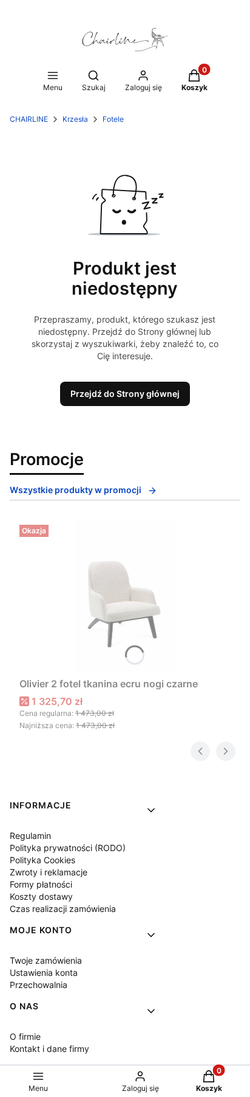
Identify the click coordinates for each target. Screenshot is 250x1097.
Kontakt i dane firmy (49, 1048)
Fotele (113, 119)
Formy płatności (41, 884)
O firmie (25, 1036)
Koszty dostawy (41, 896)
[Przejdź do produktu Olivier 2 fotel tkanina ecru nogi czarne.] (125, 596)
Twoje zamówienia (46, 960)
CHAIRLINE (29, 119)
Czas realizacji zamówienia (63, 908)
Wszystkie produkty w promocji (75, 490)
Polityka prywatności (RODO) (68, 848)
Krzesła (75, 119)
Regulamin (30, 835)
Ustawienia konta (44, 972)
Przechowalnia (38, 985)
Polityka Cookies (42, 860)
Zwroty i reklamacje (48, 872)
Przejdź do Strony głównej (125, 393)
